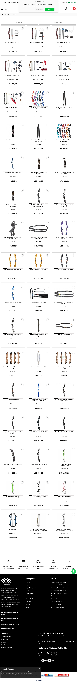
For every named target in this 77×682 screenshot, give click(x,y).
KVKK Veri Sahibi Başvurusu (59, 585)
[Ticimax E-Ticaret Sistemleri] (38, 681)
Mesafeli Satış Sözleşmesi (59, 593)
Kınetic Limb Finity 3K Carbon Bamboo (64, 302)
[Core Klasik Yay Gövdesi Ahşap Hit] (13, 358)
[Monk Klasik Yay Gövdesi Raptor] (38, 98)
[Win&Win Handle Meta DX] (38, 422)
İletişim (53, 596)
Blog (27, 607)
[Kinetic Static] (13, 520)
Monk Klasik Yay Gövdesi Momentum (64, 140)
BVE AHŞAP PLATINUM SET (38, 75)
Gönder (68, 641)
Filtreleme (58, 22)
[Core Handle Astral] (13, 390)
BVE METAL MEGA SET (12, 107)
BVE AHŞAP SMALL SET (12, 42)
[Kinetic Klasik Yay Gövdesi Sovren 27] (38, 260)
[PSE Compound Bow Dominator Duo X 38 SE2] (38, 520)
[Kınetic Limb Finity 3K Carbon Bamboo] (64, 293)
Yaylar (28, 585)
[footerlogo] (6, 581)
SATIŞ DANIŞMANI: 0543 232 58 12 (10, 619)
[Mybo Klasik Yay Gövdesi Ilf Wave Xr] (13, 422)
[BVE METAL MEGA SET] (13, 98)
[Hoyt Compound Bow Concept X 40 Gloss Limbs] (13, 487)
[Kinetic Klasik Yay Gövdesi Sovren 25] (13, 260)
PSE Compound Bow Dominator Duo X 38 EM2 (64, 529)
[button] (30, 106)
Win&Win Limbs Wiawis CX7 (13, 464)
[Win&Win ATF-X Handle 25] (38, 455)
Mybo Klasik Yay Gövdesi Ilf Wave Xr (13, 432)
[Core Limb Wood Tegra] (64, 325)
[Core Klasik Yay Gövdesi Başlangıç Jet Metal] (38, 390)
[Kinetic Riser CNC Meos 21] (64, 260)
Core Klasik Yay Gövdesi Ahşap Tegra (38, 335)
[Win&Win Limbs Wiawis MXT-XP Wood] (38, 163)
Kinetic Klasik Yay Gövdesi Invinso (12, 335)
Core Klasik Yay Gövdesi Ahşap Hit (13, 367)
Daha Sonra (39, 9)
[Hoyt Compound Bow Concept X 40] (64, 455)
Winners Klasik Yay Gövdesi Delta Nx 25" (64, 400)
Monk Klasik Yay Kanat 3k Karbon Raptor (64, 108)
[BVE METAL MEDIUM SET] (64, 66)
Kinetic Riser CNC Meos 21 (64, 269)
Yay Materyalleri (31, 587)
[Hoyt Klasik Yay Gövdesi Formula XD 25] (38, 195)
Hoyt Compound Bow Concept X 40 (64, 465)
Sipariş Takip (5, 639)
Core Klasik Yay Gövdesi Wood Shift (64, 367)
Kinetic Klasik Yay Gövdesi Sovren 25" (12, 270)
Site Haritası (55, 598)
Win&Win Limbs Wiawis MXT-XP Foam (64, 173)
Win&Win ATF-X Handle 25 (38, 464)
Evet (49, 9)
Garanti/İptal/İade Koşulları (59, 587)
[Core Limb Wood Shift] (38, 358)
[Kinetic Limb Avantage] (38, 293)
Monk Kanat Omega (12, 140)
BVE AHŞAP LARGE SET (64, 42)
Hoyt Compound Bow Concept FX (64, 497)
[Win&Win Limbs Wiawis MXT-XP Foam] (64, 163)
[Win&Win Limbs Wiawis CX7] (13, 455)
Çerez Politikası (56, 604)
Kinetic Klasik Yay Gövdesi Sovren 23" (64, 238)
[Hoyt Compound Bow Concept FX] (64, 487)
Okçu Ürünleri (30, 593)
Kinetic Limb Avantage (38, 302)
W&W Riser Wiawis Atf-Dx (12, 172)
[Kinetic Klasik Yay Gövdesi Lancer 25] (64, 195)
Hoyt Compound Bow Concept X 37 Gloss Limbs (38, 497)
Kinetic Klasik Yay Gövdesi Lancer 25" (64, 205)
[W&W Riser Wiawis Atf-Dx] (13, 163)
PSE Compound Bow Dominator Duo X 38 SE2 (38, 529)
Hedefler (28, 601)
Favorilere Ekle (22, 28)
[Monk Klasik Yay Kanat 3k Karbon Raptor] (64, 98)
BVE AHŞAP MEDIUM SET (38, 42)
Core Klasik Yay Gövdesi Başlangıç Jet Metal (38, 400)
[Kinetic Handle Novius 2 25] (13, 293)
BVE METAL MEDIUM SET (64, 75)
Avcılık (28, 596)
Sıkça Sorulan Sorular (58, 607)
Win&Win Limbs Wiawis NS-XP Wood (13, 205)
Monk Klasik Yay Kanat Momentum (38, 140)
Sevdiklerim (4, 645)
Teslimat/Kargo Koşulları (58, 590)
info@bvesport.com (7, 628)
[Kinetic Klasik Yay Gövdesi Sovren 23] (64, 228)
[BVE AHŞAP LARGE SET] (64, 33)
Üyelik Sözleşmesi (56, 601)
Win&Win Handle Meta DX (38, 432)
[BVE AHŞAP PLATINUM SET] (38, 66)
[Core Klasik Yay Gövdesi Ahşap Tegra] (38, 325)
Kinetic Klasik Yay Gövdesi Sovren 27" (38, 270)
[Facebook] (41, 653)
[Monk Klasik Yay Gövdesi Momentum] (64, 130)
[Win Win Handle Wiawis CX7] (64, 422)
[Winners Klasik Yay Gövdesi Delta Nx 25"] (64, 390)
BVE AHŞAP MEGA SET (12, 75)
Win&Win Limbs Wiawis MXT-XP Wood (38, 173)
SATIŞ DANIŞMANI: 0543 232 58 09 (10, 613)
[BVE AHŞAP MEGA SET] (13, 66)
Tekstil (28, 604)
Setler (28, 582)
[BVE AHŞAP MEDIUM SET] (38, 33)
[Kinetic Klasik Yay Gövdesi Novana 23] (13, 228)
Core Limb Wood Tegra (64, 334)
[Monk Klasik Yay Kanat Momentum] (38, 130)
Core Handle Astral (13, 399)
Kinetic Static (12, 529)
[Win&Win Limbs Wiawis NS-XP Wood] (13, 195)
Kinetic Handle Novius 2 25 (13, 302)
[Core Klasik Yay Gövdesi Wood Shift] (64, 358)
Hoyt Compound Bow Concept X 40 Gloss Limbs (13, 497)
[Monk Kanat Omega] (13, 130)
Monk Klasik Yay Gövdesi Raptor (38, 108)
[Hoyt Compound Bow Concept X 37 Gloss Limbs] (38, 487)
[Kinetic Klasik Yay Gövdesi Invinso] (13, 325)
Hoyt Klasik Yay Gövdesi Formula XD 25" (38, 205)
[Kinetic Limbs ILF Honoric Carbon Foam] (38, 228)
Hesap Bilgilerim (6, 636)
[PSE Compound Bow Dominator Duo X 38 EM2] (64, 520)
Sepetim (3, 642)
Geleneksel (29, 598)
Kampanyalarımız (6, 647)
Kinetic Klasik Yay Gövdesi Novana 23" (12, 238)
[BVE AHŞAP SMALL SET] (13, 33)
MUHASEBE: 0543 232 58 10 (10, 624)
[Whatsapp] (54, 653)
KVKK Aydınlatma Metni (58, 582)
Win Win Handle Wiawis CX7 (64, 432)
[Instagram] (47, 653)
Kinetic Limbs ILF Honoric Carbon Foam (38, 238)
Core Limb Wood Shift (38, 367)
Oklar (27, 590)
